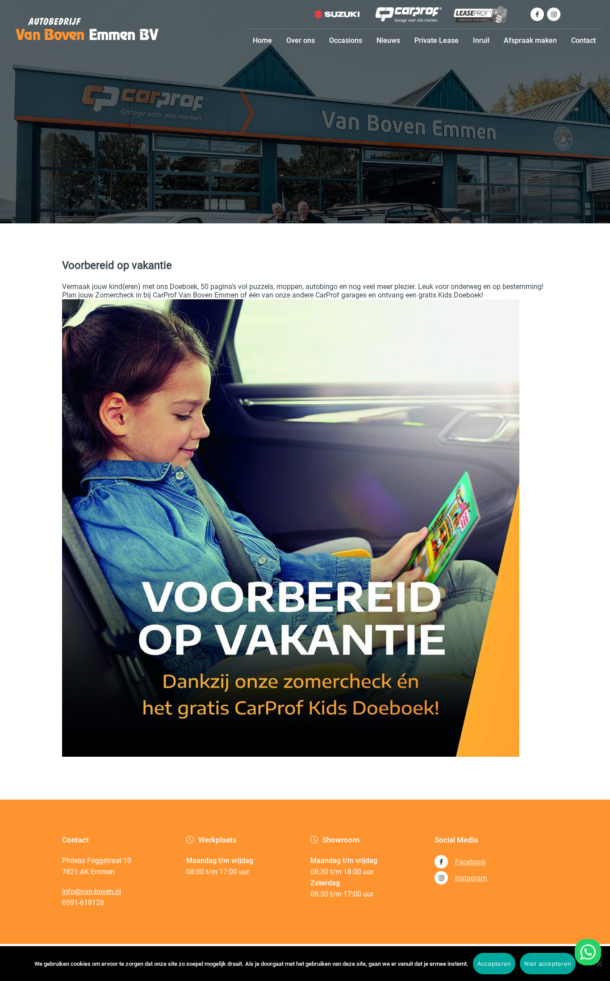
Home (262, 40)
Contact (583, 40)
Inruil (481, 40)
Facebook (470, 862)
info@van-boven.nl (91, 891)
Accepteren (494, 963)
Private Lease (436, 40)
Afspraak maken (530, 40)
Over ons (300, 40)
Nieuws (388, 40)
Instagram (471, 878)
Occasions (345, 40)
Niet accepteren (547, 963)
